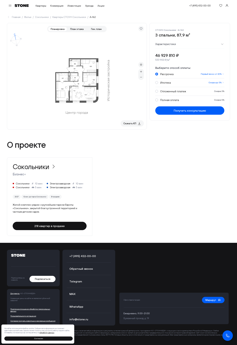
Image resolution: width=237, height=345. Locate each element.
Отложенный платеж (192, 91)
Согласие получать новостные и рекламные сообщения (32, 321)
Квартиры (41, 5)
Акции (101, 5)
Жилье (27, 17)
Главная (16, 17)
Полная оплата (192, 100)
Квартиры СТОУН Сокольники (69, 17)
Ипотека (191, 82)
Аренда (89, 5)
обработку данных (47, 332)
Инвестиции (74, 5)
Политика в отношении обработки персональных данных (30, 310)
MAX (72, 293)
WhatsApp (76, 306)
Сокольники (42, 17)
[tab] (57, 29)
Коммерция (56, 5)
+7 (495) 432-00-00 (200, 5)
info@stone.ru (78, 319)
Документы (15, 294)
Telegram (75, 281)
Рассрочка (191, 74)
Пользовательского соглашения (23, 316)
